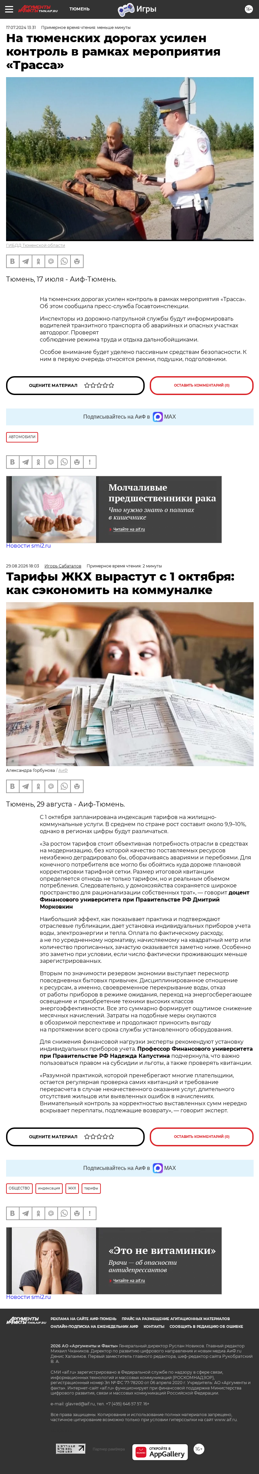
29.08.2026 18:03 (22, 565)
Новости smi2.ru (28, 546)
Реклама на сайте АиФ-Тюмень (83, 1319)
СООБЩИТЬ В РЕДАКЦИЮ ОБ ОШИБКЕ (206, 1326)
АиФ (63, 770)
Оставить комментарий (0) (202, 385)
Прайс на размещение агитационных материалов (176, 1319)
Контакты (154, 1326)
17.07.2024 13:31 (21, 27)
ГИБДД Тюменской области (35, 245)
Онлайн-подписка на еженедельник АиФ (94, 1326)
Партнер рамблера (109, 1449)
